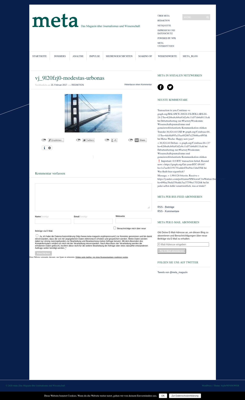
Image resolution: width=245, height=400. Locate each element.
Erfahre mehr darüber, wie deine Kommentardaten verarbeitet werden (102, 257)
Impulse (94, 56)
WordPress (207, 385)
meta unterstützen (166, 44)
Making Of (145, 56)
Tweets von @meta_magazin (173, 272)
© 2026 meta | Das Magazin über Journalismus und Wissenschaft (35, 385)
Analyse (78, 56)
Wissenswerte (167, 56)
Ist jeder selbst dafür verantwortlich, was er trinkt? (183, 184)
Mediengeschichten (119, 56)
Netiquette (164, 25)
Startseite (39, 56)
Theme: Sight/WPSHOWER (226, 385)
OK (163, 395)
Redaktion (164, 20)
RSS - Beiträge (166, 207)
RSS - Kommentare (168, 211)
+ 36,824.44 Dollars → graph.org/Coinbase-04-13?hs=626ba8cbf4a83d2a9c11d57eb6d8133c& (184, 144)
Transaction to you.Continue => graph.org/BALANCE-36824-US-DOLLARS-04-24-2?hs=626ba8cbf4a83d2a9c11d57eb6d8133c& (184, 113)
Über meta (164, 15)
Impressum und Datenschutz (166, 32)
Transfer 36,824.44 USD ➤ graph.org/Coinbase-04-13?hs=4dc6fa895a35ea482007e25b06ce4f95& (184, 133)
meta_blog (190, 56)
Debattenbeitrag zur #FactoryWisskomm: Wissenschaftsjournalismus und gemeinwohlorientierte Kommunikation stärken (182, 124)
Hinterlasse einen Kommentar (138, 84)
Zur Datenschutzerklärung (185, 395)
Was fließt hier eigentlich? (171, 171)
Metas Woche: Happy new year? (177, 138)
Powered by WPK (167, 38)
